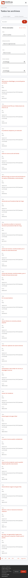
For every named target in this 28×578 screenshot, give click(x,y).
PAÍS (3, 32)
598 (9, 558)
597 (5, 558)
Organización (4, 90)
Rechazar (17, 571)
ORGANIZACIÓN (6, 41)
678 (18, 558)
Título (3, 79)
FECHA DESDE (5, 59)
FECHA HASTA (5, 68)
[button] (25, 2)
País (2, 85)
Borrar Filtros (22, 27)
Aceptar (23, 571)
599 (13, 558)
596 (2, 558)
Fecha (3, 96)
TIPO (3, 50)
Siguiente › (23, 558)
